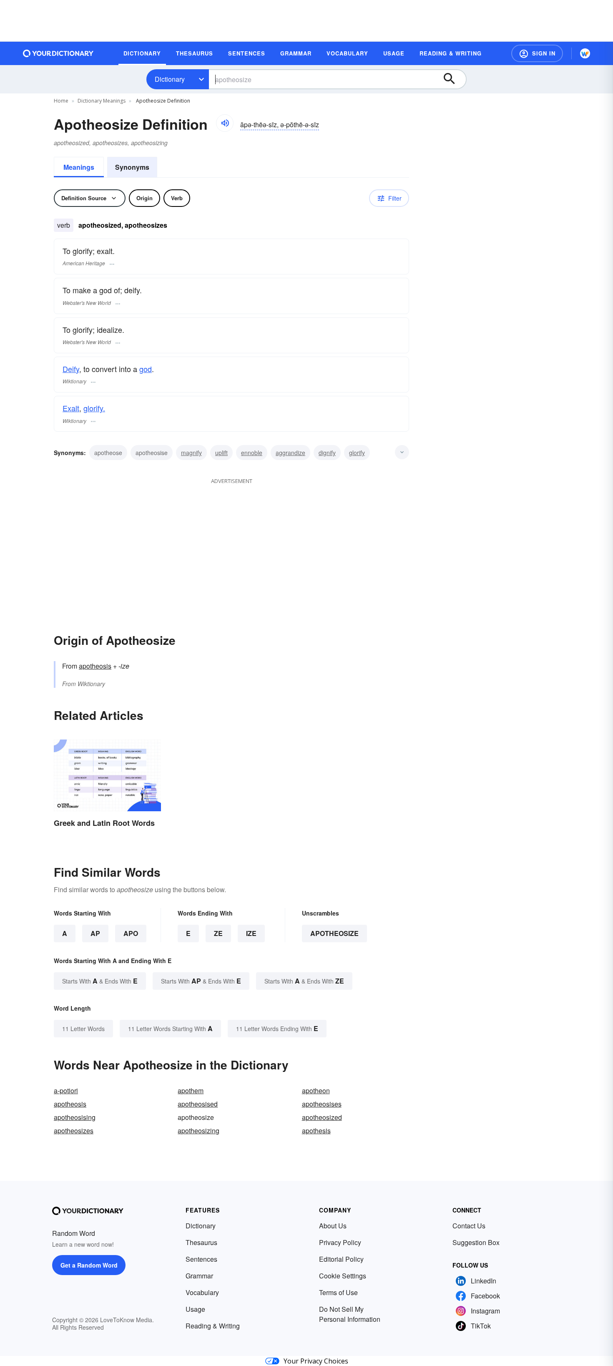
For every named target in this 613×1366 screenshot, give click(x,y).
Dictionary (170, 79)
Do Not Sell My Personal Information (349, 1314)
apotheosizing (198, 1130)
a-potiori (66, 1090)
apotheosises (322, 1104)
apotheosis (95, 666)
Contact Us (468, 1225)
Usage (195, 1309)
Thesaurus (201, 1242)
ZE (218, 933)
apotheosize (334, 933)
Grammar (199, 1275)
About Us (333, 1225)
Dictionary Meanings (102, 100)
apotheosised (198, 1104)
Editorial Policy (341, 1259)
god (145, 368)
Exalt (71, 408)
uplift (221, 452)
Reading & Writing (213, 1326)
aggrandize (290, 452)
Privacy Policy (340, 1242)
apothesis (316, 1130)
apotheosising (74, 1117)
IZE (251, 933)
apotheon (316, 1090)
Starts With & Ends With (100, 981)
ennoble (251, 452)
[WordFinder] (585, 53)
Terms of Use (338, 1292)
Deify (71, 368)
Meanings (78, 167)
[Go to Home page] (58, 53)
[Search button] (453, 79)
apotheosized (322, 1117)
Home (61, 100)
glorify (357, 452)
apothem (190, 1090)
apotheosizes (73, 1130)
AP (95, 933)
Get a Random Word (89, 1265)
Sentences (201, 1259)
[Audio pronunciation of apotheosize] (225, 123)
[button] (537, 53)
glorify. (94, 408)
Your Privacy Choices (316, 1361)
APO (130, 933)
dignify (327, 452)
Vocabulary (202, 1292)
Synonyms (132, 167)
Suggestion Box (476, 1242)
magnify (191, 452)
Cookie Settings (342, 1275)
